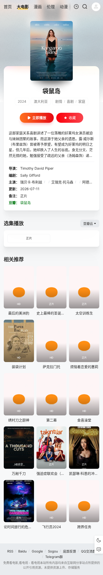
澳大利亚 (41, 101)
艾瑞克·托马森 (62, 182)
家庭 (81, 101)
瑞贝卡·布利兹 (31, 182)
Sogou (53, 551)
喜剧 (70, 101)
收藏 (72, 118)
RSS (10, 551)
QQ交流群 (88, 551)
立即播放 (39, 118)
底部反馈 (69, 551)
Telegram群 (54, 557)
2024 (22, 101)
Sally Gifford (30, 175)
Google (37, 551)
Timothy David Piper (37, 168)
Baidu (22, 551)
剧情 (58, 101)
